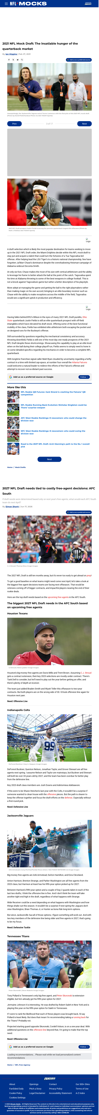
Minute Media (15, 1104)
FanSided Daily (16, 1088)
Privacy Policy (55, 1088)
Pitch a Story (35, 1088)
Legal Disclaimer (37, 1093)
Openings (33, 1084)
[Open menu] (6, 3)
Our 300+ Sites (83, 1084)
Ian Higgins (11, 54)
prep (89, 575)
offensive (51, 794)
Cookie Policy (15, 1093)
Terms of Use (82, 1088)
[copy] (22, 59)
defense (68, 797)
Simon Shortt (12, 506)
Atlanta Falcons (79, 362)
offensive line (40, 1030)
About (12, 1084)
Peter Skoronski (65, 995)
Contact (53, 1084)
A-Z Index (80, 1093)
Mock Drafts (20, 467)
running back (79, 1017)
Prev (14, 123)
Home (10, 467)
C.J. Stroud (85, 673)
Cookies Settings (17, 1097)
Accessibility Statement (60, 1093)
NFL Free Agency (22, 1065)
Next (84, 123)
